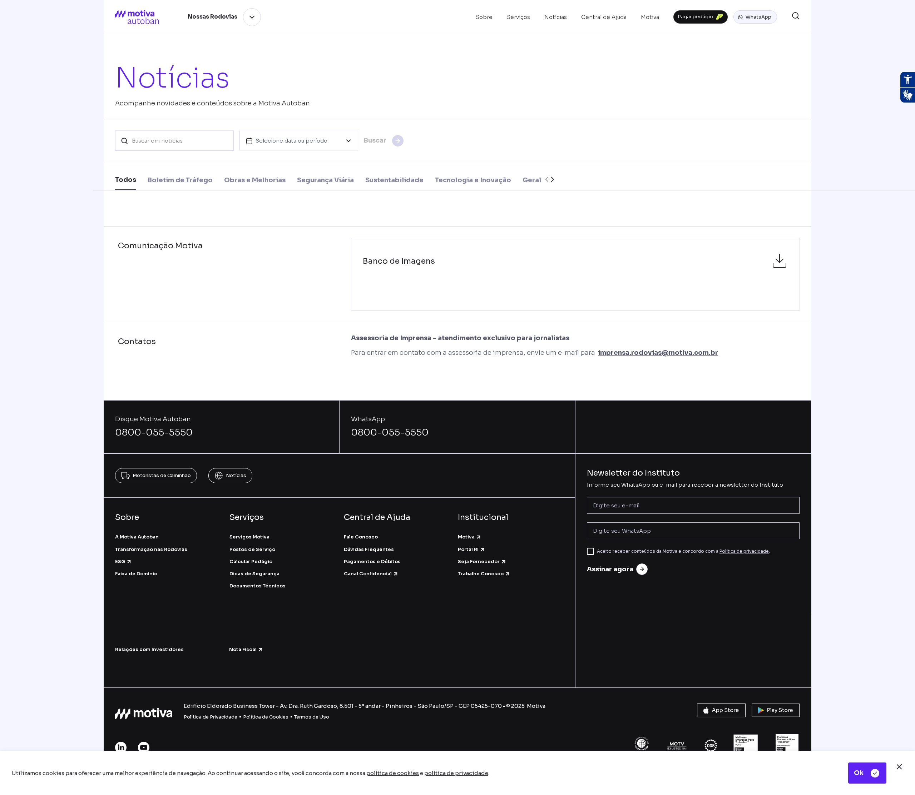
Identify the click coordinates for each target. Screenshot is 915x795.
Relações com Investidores (149, 649)
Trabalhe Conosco (481, 574)
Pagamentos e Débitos (372, 561)
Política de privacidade (744, 551)
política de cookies (392, 773)
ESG (120, 561)
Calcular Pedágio (250, 561)
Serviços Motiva (249, 537)
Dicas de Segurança (254, 574)
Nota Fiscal (243, 649)
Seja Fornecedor (479, 561)
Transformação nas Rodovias (151, 549)
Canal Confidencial (368, 574)
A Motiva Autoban (137, 537)
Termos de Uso (311, 717)
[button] (755, 17)
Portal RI (468, 549)
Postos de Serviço (252, 549)
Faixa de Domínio (136, 574)
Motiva (466, 537)
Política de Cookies (265, 717)
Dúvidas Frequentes (369, 549)
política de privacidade (456, 773)
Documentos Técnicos (257, 586)
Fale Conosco (361, 537)
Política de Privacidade (210, 717)
